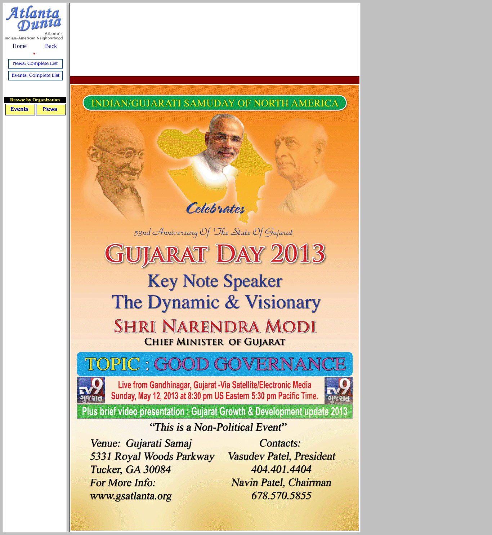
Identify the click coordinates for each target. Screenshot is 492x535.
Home (20, 46)
